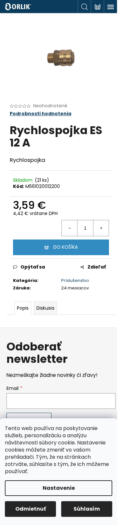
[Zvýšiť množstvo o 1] (101, 228)
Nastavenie (59, 488)
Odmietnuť (30, 509)
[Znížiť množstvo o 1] (69, 228)
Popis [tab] (23, 308)
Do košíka (65, 247)
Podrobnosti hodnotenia (40, 114)
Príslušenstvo (75, 280)
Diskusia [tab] (45, 308)
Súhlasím (87, 509)
